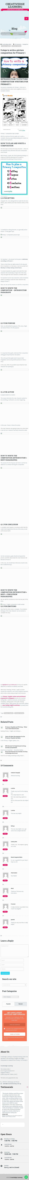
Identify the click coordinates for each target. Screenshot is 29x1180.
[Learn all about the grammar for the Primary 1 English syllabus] (3, 737)
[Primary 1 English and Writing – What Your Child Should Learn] (3, 727)
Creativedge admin (6, 44)
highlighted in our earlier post (9, 684)
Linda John (14, 841)
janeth (13, 919)
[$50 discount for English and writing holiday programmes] (3, 746)
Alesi (12, 888)
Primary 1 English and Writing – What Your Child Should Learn (16, 727)
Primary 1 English (6, 46)
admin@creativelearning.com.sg (11, 1083)
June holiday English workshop (11, 705)
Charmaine (14, 873)
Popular (8, 1004)
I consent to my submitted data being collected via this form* (15, 1029)
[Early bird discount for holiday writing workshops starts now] (3, 752)
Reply (5, 780)
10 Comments (18, 44)
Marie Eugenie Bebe (16, 857)
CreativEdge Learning (15, 5)
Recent (21, 1004)
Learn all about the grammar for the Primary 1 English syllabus (15, 737)
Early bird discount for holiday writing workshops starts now (16, 752)
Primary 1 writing (16, 46)
